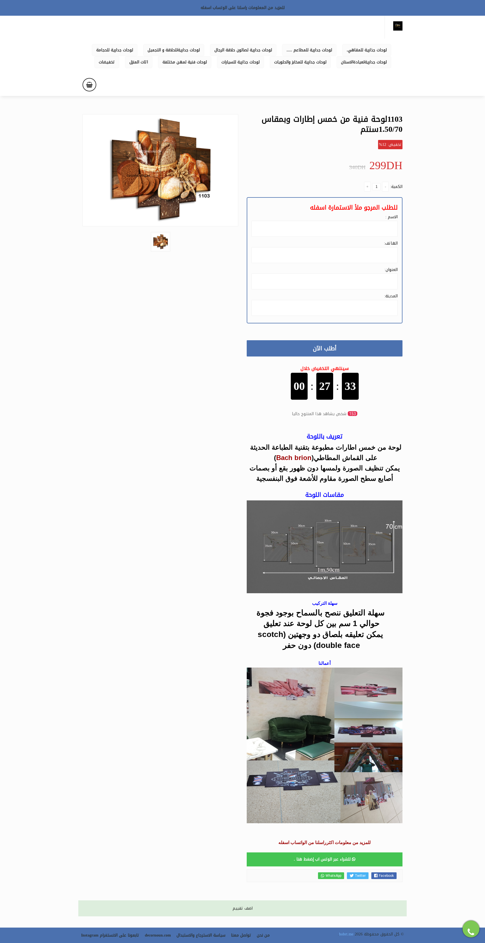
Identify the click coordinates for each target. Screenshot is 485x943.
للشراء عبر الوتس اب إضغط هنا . (323, 859)
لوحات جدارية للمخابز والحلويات (300, 62)
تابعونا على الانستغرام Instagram (110, 935)
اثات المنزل (138, 62)
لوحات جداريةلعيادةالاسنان (364, 62)
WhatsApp (333, 876)
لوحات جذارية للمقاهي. (367, 50)
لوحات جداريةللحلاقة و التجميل (174, 50)
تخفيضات (107, 62)
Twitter (360, 876)
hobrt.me (346, 934)
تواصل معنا (241, 935)
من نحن (263, 935)
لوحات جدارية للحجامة (114, 50)
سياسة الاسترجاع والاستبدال (201, 935)
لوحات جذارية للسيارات (240, 62)
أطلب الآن (325, 348)
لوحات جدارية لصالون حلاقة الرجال (243, 50)
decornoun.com (158, 935)
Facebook (386, 876)
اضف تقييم (243, 908)
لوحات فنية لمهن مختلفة (185, 62)
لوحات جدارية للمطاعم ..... (309, 50)
